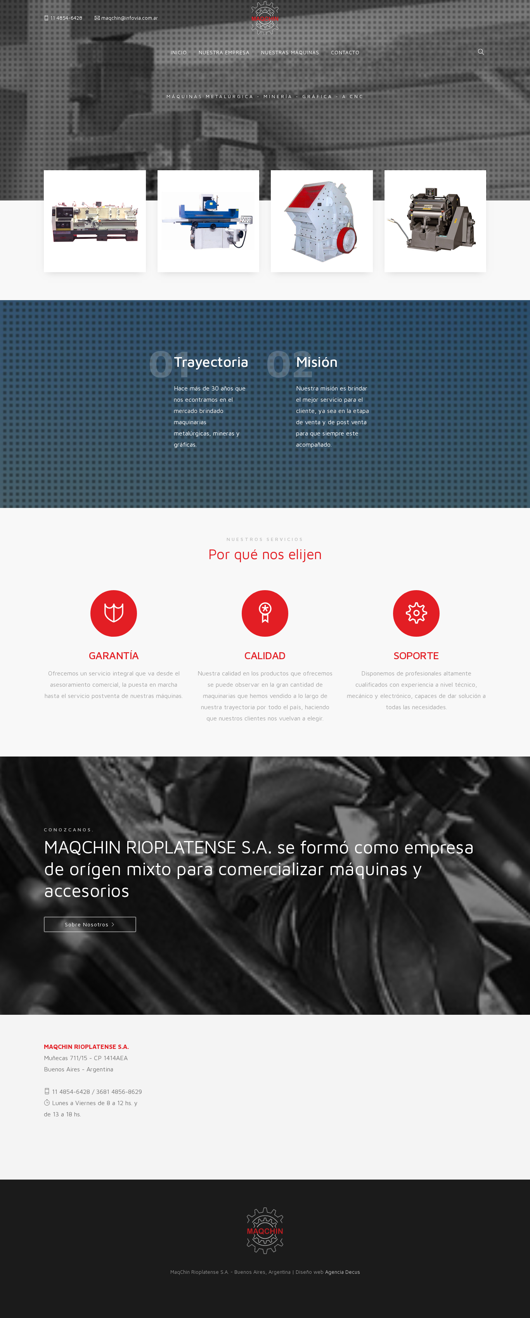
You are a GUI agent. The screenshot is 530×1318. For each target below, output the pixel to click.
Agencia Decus (342, 1272)
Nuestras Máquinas (290, 52)
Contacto (345, 52)
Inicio (179, 52)
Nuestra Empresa (224, 52)
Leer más (67, 267)
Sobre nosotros (87, 924)
